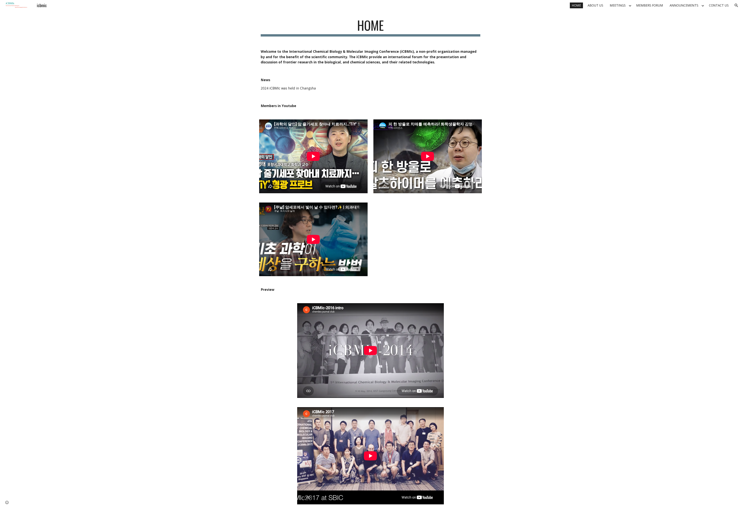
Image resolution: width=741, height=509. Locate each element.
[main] (370, 27)
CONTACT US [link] (719, 5)
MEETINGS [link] (618, 5)
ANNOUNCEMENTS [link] (684, 5)
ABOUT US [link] (595, 5)
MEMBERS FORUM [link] (649, 5)
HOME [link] (576, 5)
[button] (736, 5)
